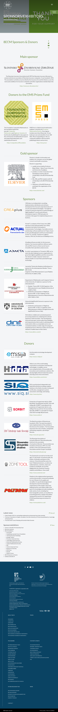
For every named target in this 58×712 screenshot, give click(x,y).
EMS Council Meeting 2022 (14, 631)
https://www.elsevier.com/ (37, 190)
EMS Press (9, 550)
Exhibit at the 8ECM (10, 556)
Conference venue (34, 648)
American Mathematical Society (14, 542)
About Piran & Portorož (35, 652)
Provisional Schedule (13, 648)
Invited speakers (11, 655)
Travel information (34, 653)
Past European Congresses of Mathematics (17, 633)
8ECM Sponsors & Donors (11, 555)
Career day (10, 670)
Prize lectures (11, 659)
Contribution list (12, 652)
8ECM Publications (12, 626)
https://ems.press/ (42, 143)
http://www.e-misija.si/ (36, 356)
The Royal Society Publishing (13, 535)
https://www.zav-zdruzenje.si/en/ (29, 86)
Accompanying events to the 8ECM (16, 681)
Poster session (11, 674)
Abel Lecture (11, 661)
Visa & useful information (36, 655)
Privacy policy (42, 710)
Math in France (10, 553)
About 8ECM (11, 615)
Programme (11, 640)
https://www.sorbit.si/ (36, 415)
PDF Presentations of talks (14, 644)
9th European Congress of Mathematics (17, 635)
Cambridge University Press (13, 540)
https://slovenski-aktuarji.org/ (38, 452)
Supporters (10, 622)
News (31, 686)
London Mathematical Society (13, 543)
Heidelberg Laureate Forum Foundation (15, 534)
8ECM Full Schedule (12, 646)
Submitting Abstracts (13, 677)
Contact (10, 703)
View (52, 525)
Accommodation (34, 650)
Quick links (54, 12)
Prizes (31, 615)
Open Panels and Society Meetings (15, 666)
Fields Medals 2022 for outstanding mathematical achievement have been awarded (25, 515)
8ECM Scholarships (12, 630)
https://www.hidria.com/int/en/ (38, 377)
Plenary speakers (12, 653)
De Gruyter (9, 532)
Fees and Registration (35, 644)
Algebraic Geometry (19, 133)
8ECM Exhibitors (9, 531)
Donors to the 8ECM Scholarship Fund (14, 527)
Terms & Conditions (50, 710)
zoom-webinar (11, 650)
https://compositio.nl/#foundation (16, 143)
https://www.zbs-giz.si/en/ (37, 435)
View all (52, 513)
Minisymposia (11, 672)
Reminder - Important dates (36, 646)
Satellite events (11, 675)
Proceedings (11, 679)
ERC (7, 545)
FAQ (31, 659)
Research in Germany (11, 548)
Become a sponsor (9, 529)
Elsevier (8, 551)
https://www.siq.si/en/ (36, 394)
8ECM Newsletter (12, 624)
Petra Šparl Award (12, 668)
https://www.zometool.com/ (37, 472)
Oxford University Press (12, 547)
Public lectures (11, 657)
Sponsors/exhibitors (14, 686)
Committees (10, 620)
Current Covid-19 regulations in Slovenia (39, 657)
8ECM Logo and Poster (13, 628)
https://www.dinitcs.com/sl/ (33, 332)
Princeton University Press (12, 539)
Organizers (10, 619)
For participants (35, 640)
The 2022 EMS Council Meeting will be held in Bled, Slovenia (19, 520)
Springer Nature (10, 537)
